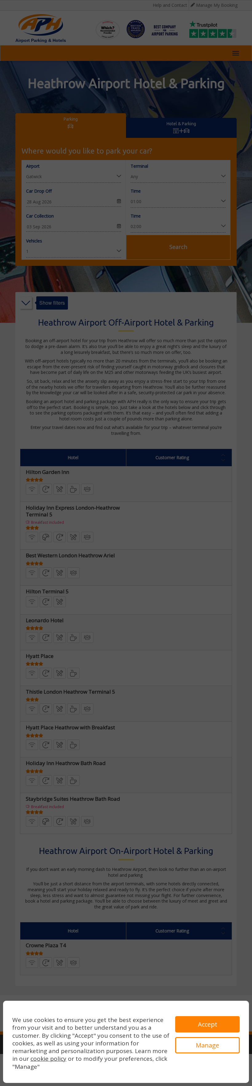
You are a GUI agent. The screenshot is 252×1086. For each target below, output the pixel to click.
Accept (207, 1024)
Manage (207, 1045)
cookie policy (48, 1059)
